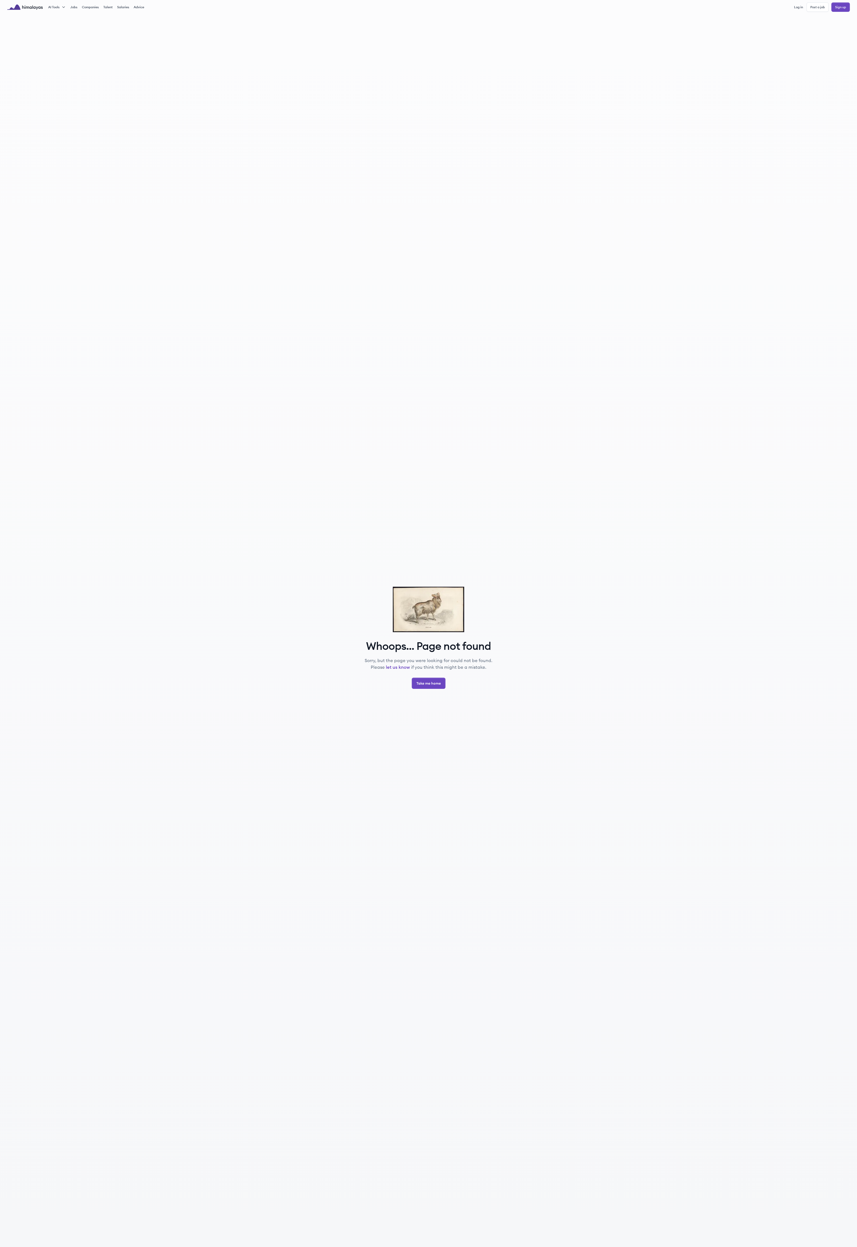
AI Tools (54, 7)
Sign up (840, 7)
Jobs (73, 7)
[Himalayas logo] (25, 7)
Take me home (428, 683)
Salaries (123, 7)
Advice (139, 7)
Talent (108, 7)
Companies (90, 7)
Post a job (817, 7)
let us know (398, 667)
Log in (798, 7)
